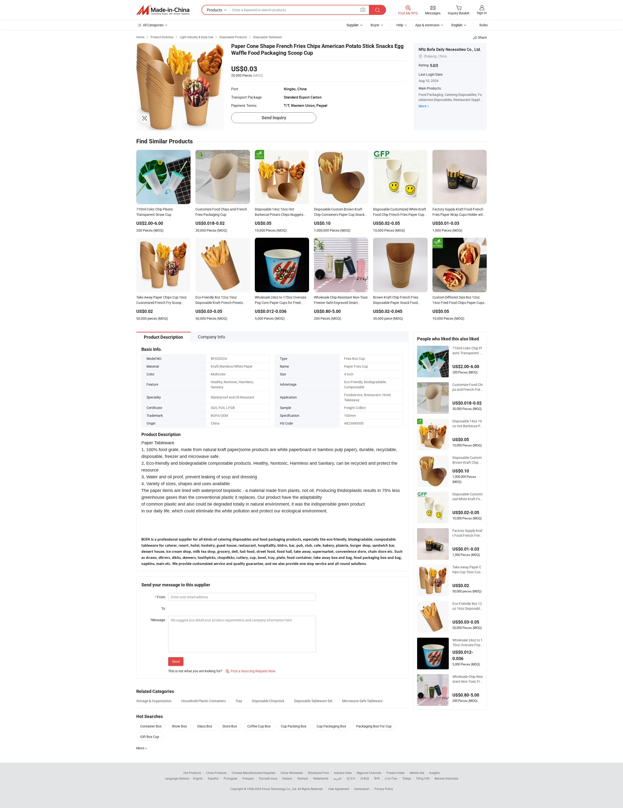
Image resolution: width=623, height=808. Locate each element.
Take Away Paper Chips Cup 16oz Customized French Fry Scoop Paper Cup (467, 569)
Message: (158, 619)
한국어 (351, 778)
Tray (239, 701)
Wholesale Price (318, 773)
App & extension (427, 25)
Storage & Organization (154, 701)
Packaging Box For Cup (374, 726)
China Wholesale (292, 773)
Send (176, 661)
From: (160, 597)
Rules (483, 25)
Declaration (361, 789)
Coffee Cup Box (259, 726)
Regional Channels (369, 773)
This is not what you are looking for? (195, 671)
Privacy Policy (384, 789)
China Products (216, 773)
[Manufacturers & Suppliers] (162, 10)
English (198, 778)
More (422, 106)
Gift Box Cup (149, 736)
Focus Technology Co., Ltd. (280, 789)
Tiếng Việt (423, 778)
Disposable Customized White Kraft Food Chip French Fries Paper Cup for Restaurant (467, 496)
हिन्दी (377, 778)
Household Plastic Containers (203, 701)
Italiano (287, 778)
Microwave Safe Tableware (362, 701)
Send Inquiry (274, 117)
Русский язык (268, 778)
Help (399, 25)
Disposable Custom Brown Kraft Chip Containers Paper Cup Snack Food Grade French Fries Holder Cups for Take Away (467, 460)
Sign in (482, 12)
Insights (434, 773)
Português (230, 778)
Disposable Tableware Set (313, 701)
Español (213, 778)
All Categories (153, 25)
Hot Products (192, 773)
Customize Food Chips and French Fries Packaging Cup (467, 387)
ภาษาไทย (391, 778)
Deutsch (302, 778)
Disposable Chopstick (268, 701)
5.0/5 (434, 65)
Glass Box (204, 726)
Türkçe (406, 778)
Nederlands (320, 778)
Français (248, 778)
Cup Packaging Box (331, 726)
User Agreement (338, 789)
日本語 (364, 778)
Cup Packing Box (293, 726)
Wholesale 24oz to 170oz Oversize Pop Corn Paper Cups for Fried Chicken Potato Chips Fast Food (467, 642)
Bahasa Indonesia (446, 778)
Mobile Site (417, 773)
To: (163, 608)
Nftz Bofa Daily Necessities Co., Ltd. (450, 49)
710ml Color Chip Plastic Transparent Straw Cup (467, 350)
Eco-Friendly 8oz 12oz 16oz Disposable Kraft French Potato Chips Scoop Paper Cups (467, 606)
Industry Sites (343, 773)
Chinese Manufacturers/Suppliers (253, 773)
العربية (337, 778)
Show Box (179, 726)
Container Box (151, 726)
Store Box (229, 726)
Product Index (395, 773)
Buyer (375, 25)
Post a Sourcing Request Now (250, 671)
